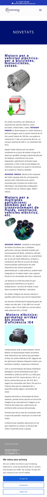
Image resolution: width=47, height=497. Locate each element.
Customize (23, 485)
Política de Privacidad (12, 444)
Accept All (23, 478)
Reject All (23, 492)
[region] (23, 476)
